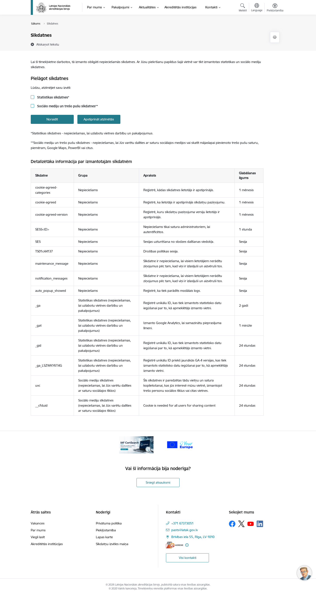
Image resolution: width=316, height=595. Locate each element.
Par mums (38, 530)
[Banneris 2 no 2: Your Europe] (179, 445)
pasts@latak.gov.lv (184, 530)
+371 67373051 (182, 523)
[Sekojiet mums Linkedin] (260, 524)
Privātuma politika (109, 523)
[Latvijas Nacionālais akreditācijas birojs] (53, 7)
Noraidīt (52, 119)
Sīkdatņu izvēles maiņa (112, 544)
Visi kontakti (187, 558)
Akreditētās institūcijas (47, 544)
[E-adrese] (174, 545)
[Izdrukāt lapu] (274, 37)
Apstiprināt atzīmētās (99, 119)
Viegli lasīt (38, 537)
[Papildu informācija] (187, 545)
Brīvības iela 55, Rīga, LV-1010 (193, 537)
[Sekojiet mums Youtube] (250, 523)
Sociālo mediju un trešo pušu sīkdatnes (67, 106)
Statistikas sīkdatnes (52, 97)
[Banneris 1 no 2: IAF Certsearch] (136, 445)
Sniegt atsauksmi (158, 482)
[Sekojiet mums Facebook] (232, 524)
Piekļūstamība (106, 530)
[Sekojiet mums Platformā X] (241, 524)
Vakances (37, 523)
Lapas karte (104, 537)
